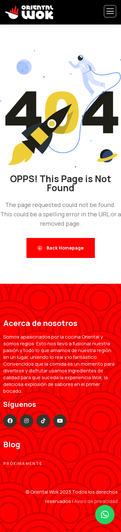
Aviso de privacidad (96, 501)
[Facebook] (10, 421)
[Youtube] (60, 421)
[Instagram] (27, 421)
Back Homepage (64, 248)
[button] (105, 514)
